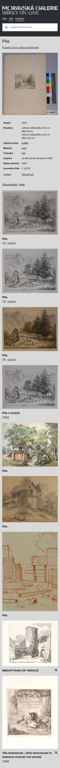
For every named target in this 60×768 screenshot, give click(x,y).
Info (11, 18)
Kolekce (19, 18)
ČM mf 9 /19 (27, 174)
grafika (25, 143)
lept (23, 153)
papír (24, 148)
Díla (4, 18)
